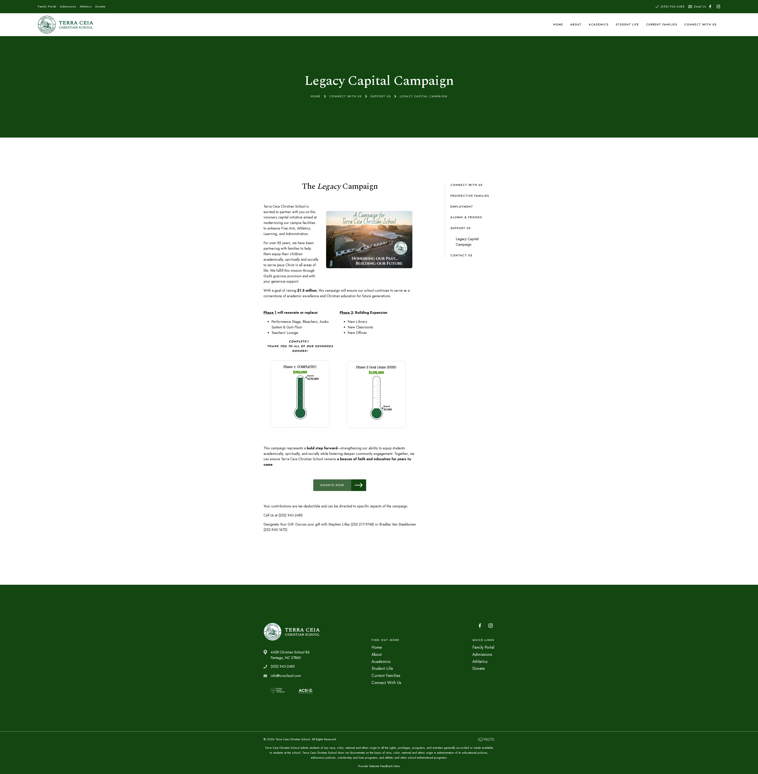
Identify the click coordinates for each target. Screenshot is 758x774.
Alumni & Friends (466, 217)
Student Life (627, 24)
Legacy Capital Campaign (467, 241)
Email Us (700, 6)
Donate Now (332, 485)
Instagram (718, 7)
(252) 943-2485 (672, 6)
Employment (461, 207)
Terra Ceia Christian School (65, 25)
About (576, 24)
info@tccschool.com (286, 675)
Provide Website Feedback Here (379, 766)
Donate (100, 6)
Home (558, 24)
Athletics (86, 6)
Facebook (710, 7)
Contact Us (461, 255)
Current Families (661, 24)
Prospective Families (469, 196)
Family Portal (47, 6)
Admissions (68, 6)
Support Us (460, 228)
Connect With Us (700, 24)
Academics (599, 24)
